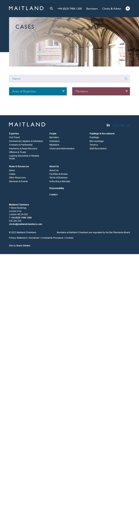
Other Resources (17, 177)
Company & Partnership (21, 145)
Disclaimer (34, 238)
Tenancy (94, 145)
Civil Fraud (14, 137)
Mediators (54, 145)
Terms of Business (58, 177)
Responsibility (56, 188)
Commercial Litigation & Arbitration (26, 141)
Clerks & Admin (111, 8)
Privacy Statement (18, 238)
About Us (53, 170)
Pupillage (94, 137)
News (12, 170)
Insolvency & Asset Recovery (23, 148)
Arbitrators (54, 141)
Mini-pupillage (97, 141)
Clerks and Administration (62, 148)
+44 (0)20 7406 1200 (69, 8)
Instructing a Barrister (59, 181)
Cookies (69, 238)
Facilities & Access (58, 174)
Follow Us (120, 125)
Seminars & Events (18, 181)
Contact (53, 194)
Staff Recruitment (98, 148)
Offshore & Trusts (17, 152)
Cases (12, 174)
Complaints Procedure (52, 238)
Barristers (92, 8)
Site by (19, 245)
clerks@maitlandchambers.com (25, 224)
